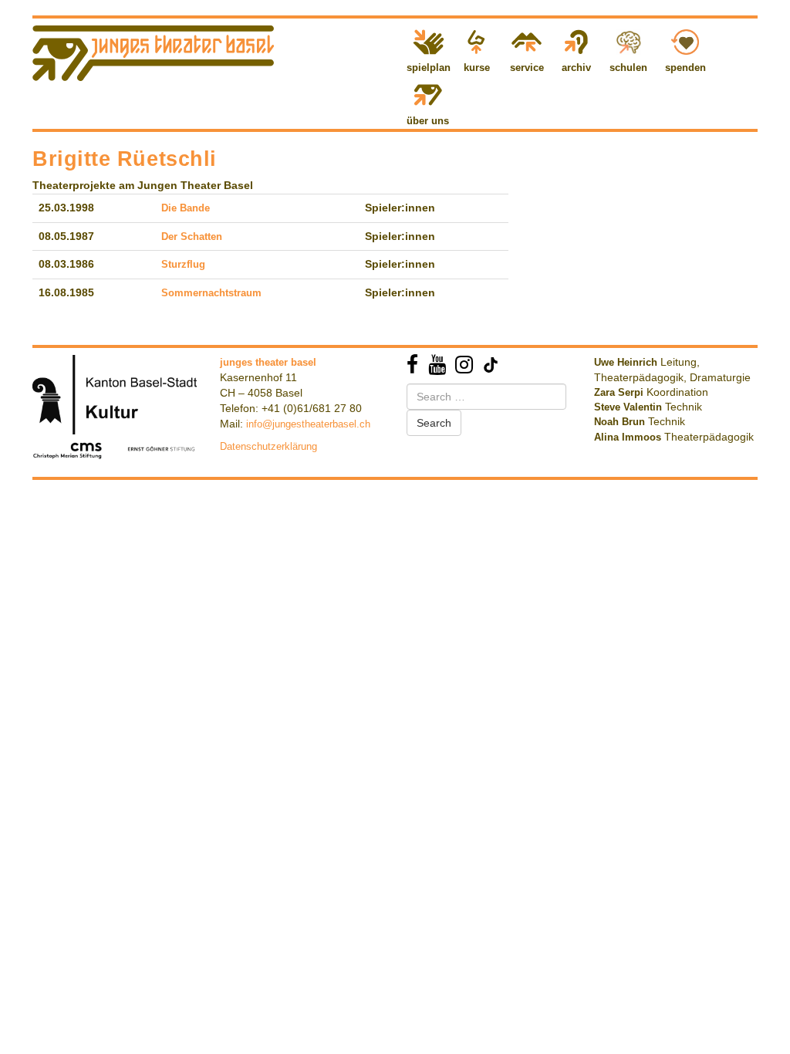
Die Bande (185, 208)
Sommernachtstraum (211, 293)
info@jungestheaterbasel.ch (308, 424)
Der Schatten (191, 236)
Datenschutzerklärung (268, 446)
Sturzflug (183, 264)
